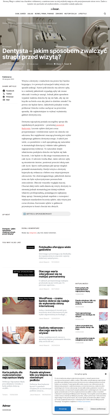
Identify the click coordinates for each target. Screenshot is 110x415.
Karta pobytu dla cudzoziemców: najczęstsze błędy (82, 289)
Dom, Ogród (20, 14)
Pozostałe (61, 368)
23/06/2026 (79, 332)
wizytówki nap (6, 409)
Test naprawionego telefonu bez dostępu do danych (85, 314)
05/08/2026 (79, 319)
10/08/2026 (79, 294)
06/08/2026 (79, 307)
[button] (106, 374)
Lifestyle (82, 14)
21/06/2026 (79, 343)
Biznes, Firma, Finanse (44, 14)
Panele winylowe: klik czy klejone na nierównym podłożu (85, 302)
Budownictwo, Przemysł (39, 368)
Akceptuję (63, 409)
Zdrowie (59, 14)
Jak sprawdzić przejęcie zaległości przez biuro (85, 339)
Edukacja (30, 247)
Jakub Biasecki (44, 262)
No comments (20, 64)
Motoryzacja (70, 14)
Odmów (80, 409)
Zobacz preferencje (98, 409)
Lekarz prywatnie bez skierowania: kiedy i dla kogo (84, 327)
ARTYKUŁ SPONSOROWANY (24, 272)
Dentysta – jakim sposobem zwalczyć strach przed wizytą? (8, 231)
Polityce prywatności (84, 401)
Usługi (30, 14)
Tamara (5, 395)
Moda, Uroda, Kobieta (26, 275)
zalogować (33, 233)
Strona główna (7, 23)
